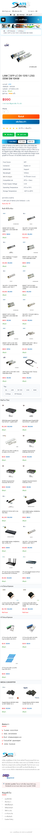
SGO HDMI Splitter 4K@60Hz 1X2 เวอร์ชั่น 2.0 (31, 512)
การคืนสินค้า (8, 816)
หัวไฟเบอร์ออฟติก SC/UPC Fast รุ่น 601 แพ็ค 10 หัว (30, 638)
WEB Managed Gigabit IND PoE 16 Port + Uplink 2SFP (10, 421)
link (6, 390)
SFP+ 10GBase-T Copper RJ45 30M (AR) (10, 257)
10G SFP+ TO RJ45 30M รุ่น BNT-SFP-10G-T (30, 315)
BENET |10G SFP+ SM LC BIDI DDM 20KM (29, 343)
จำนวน (5, 108)
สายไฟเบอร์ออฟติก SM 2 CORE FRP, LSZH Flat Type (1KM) (11, 603)
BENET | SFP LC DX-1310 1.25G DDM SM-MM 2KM (10, 343)
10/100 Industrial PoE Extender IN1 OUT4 (8, 481)
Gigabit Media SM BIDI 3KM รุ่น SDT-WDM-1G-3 (10, 703)
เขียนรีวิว (28, 128)
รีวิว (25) (22, 141)
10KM (34, 390)
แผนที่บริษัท (8, 799)
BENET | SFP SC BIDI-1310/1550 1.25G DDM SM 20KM (30, 287)
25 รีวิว (21, 128)
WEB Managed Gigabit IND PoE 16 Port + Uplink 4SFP (30, 421)
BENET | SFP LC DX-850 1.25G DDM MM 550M (29, 257)
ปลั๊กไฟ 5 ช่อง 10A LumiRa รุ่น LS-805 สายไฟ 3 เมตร (10, 451)
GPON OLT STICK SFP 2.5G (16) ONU (10, 512)
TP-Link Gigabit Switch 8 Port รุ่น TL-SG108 (31, 572)
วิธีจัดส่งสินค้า (9, 807)
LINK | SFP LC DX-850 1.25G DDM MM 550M (11, 372)
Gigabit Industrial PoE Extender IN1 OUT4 (28, 451)
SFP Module (11, 31)
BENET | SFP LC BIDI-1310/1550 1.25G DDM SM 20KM (10, 315)
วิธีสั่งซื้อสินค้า (9, 805)
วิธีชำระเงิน (8, 810)
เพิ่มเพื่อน (10, 134)
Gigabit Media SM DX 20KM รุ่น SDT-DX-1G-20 (30, 703)
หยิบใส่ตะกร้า (21, 122)
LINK (9, 84)
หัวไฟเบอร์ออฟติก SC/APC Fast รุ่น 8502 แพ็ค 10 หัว (9, 638)
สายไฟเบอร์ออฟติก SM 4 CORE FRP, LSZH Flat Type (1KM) (30, 604)
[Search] (38, 19)
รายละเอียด (12, 141)
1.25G (27, 390)
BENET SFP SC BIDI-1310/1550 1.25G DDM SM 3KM (10, 229)
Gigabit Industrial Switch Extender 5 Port (29, 481)
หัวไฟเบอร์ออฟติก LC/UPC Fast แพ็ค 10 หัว (9, 668)
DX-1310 (19, 390)
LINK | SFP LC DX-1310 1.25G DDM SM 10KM (18, 33)
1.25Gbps (21, 31)
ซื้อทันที (21, 116)
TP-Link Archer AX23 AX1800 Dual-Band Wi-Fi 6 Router (11, 572)
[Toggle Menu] (3, 20)
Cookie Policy (9, 819)
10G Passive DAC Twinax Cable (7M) (29, 372)
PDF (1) (31, 141)
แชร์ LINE (23, 134)
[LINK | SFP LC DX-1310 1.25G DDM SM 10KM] (21, 56)
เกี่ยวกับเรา (8, 802)
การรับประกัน (9, 813)
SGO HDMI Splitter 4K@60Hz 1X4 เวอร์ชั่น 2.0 (10, 542)
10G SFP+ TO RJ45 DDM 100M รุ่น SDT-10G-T (10, 286)
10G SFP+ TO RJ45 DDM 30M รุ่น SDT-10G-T (29, 228)
